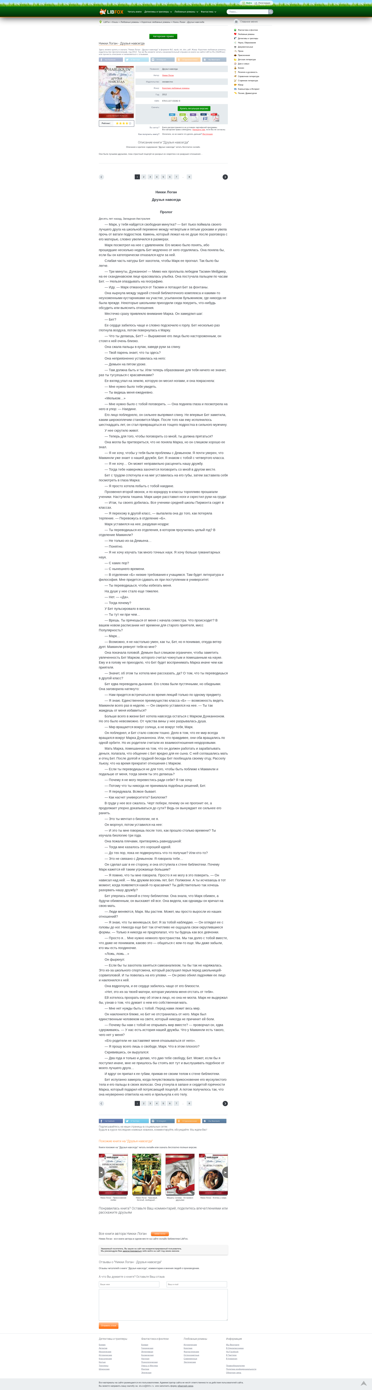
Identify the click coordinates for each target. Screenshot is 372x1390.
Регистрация (264, 3)
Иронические (105, 1351)
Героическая (147, 1348)
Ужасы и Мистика (149, 1365)
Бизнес (241, 68)
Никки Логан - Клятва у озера (213, 1198)
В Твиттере (135, 60)
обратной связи (185, 1386)
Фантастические (191, 1351)
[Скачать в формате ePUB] (183, 121)
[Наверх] (364, 1384)
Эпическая (146, 1372)
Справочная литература (248, 76)
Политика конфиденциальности (241, 1369)
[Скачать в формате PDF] (215, 121)
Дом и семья (243, 64)
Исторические (105, 1355)
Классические (105, 1358)
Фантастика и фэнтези (248, 30)
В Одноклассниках (190, 60)
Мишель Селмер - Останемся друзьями (180, 1199)
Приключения (244, 55)
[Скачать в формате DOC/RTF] (204, 121)
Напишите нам (198, 129)
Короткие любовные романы (175, 88)
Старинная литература (248, 80)
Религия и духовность (247, 72)
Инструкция (207, 134)
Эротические (190, 1362)
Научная (145, 1358)
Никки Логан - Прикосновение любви (113, 1199)
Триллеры (103, 1365)
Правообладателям (235, 1365)
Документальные (245, 47)
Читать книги (135, 11)
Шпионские (104, 1369)
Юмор (240, 85)
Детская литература (247, 59)
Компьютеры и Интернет (249, 89)
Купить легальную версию (194, 108)
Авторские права (163, 36)
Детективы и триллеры (156, 11)
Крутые (102, 1362)
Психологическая (149, 1362)
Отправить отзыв (108, 1325)
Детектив (103, 1348)
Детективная (147, 1351)
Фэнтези (145, 1369)
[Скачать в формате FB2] (173, 121)
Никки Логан (168, 75)
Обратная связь (233, 1372)
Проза (240, 51)
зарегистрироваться (132, 1251)
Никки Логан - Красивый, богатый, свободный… (147, 1199)
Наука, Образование (247, 43)
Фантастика (207, 11)
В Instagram (161, 60)
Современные (190, 1358)
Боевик (102, 1344)
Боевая (144, 1344)
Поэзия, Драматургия (247, 93)
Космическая (147, 1355)
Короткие (188, 1348)
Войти (249, 3)
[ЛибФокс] (111, 12)
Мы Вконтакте (214, 60)
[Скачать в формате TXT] (194, 121)
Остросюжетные (191, 1355)
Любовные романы (185, 11)
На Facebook (110, 60)
